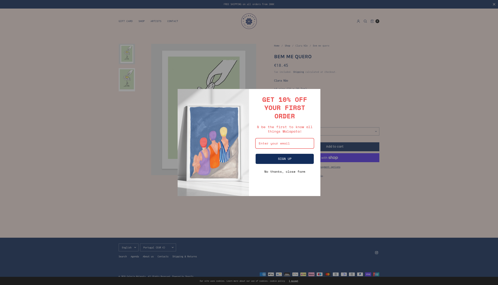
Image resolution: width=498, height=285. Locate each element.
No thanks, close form (284, 171)
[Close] (315, 93)
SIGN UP (285, 158)
